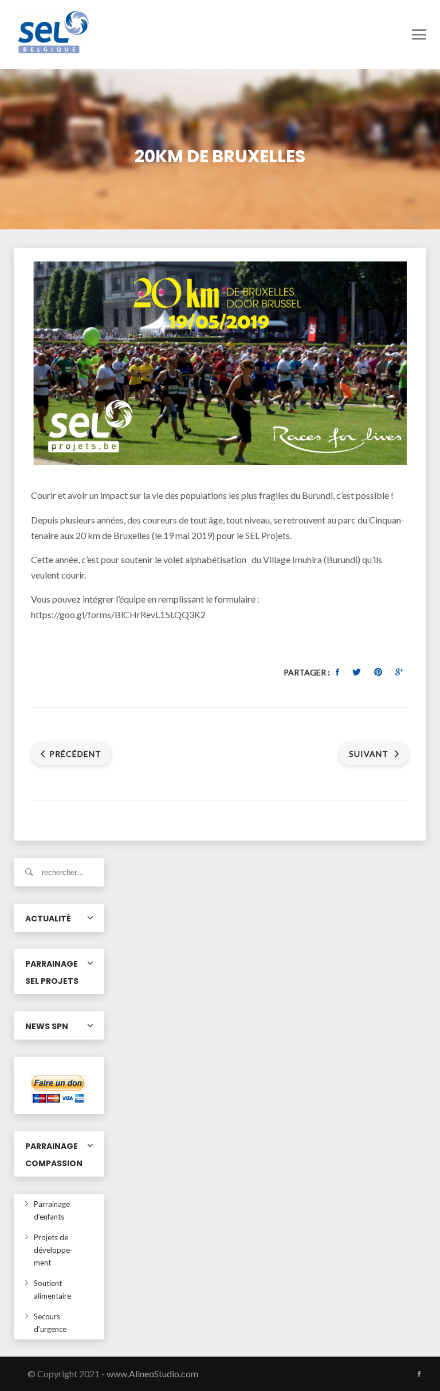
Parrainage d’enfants (52, 1210)
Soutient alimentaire (52, 1289)
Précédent (75, 754)
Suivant (370, 754)
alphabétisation (216, 559)
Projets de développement (53, 1250)
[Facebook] (419, 1374)
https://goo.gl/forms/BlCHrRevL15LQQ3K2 (118, 614)
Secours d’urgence (50, 1323)
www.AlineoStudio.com (152, 1373)
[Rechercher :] (59, 872)
